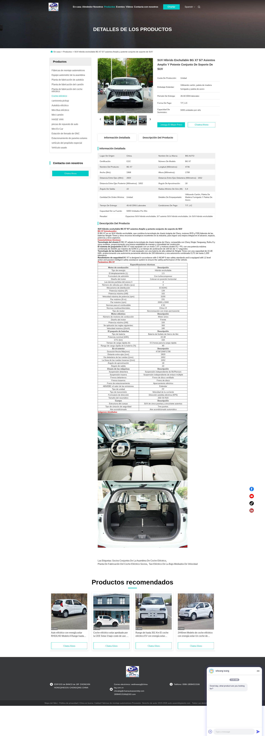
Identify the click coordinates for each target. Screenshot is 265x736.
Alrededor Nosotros (92, 7)
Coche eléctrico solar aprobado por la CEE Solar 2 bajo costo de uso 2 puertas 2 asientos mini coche (110, 634)
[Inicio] (53, 7)
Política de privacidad (68, 703)
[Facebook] (251, 489)
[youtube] (251, 496)
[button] (55, 618)
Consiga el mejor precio (171, 125)
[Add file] (210, 732)
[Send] (258, 732)
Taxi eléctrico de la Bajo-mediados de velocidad (173, 564)
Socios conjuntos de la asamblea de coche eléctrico (139, 561)
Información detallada (117, 137)
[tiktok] (251, 503)
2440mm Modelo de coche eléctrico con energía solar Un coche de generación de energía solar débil (195, 634)
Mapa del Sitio (51, 703)
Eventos (120, 7)
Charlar (171, 7)
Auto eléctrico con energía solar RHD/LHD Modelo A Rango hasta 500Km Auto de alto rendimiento (67, 634)
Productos (109, 7)
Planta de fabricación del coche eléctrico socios (122, 564)
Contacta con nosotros (146, 7)
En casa (77, 7)
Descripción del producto (158, 137)
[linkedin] (251, 510)
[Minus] (258, 671)
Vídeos (129, 7)
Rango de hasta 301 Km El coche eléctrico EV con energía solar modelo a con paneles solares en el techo (153, 634)
